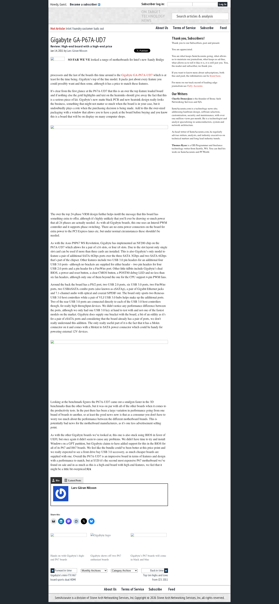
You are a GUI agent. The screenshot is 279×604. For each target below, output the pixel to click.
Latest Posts (74, 480)
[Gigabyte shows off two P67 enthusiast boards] (109, 543)
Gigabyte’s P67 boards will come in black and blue (148, 557)
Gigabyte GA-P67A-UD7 (137, 75)
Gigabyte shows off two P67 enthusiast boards (106, 557)
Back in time (157, 570)
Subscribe (207, 27)
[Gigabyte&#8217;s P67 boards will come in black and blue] (149, 543)
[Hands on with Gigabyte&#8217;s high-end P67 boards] (68, 543)
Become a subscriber (84, 4)
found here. (215, 75)
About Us (162, 27)
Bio (58, 480)
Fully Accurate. (195, 86)
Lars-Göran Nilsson (77, 51)
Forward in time (63, 570)
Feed (223, 27)
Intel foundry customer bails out (85, 28)
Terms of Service (184, 27)
